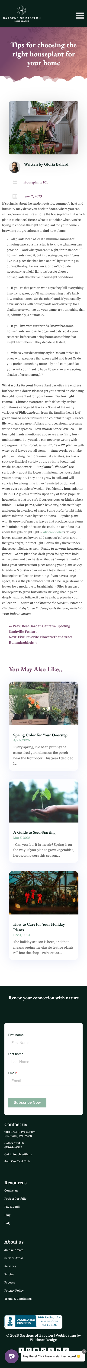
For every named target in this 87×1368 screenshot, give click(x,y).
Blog (7, 1215)
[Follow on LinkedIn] (66, 1350)
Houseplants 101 (35, 182)
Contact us (11, 1190)
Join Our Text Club (17, 1161)
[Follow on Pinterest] (51, 1350)
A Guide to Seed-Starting (34, 832)
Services (10, 1266)
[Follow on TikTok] (43, 1350)
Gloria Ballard (56, 164)
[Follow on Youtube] (36, 1350)
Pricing (9, 1274)
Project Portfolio (15, 1198)
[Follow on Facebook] (21, 1350)
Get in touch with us (18, 1154)
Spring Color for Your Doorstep (40, 735)
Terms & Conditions (18, 1298)
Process (9, 1282)
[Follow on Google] (58, 1350)
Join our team (13, 1250)
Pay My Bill (12, 1206)
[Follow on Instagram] (29, 1350)
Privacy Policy (14, 1290)
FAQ (7, 1223)
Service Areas (13, 1258)
